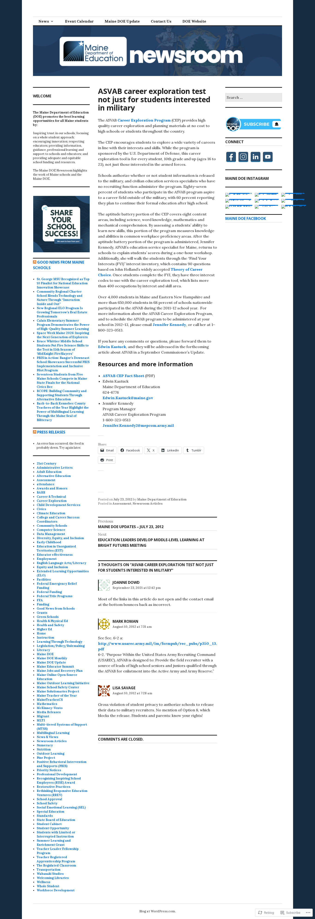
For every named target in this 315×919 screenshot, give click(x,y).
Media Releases (49, 712)
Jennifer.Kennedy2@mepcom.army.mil (138, 425)
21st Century (46, 463)
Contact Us (161, 21)
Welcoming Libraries (53, 878)
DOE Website (194, 21)
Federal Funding (49, 592)
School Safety (47, 803)
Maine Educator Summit (55, 667)
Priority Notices (49, 770)
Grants (42, 613)
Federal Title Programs (54, 596)
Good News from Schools (56, 609)
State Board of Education (56, 820)
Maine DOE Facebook (245, 218)
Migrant (43, 716)
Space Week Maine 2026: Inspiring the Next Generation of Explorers (63, 335)
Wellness (43, 882)
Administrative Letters (55, 468)
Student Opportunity (53, 828)
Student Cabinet (49, 824)
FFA (40, 600)
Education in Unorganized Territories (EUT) (56, 548)
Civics (41, 509)
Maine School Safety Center (58, 687)
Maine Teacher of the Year (57, 696)
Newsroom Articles (148, 504)
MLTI (41, 720)
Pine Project (46, 758)
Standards (45, 816)
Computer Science (51, 530)
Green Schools (48, 617)
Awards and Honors (52, 488)
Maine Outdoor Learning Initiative (63, 683)
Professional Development (57, 774)
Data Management (51, 534)
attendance (45, 484)
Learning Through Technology (59, 642)
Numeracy (45, 745)
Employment (46, 559)
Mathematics (47, 704)
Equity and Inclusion (52, 567)
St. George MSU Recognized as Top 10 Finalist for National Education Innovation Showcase (63, 283)
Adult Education (49, 472)
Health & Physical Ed (52, 621)
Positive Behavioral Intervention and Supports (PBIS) (61, 764)
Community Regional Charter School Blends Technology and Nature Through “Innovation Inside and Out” (60, 298)
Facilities (44, 580)
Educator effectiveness (55, 555)
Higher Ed (44, 629)
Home (41, 633)
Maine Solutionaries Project (58, 691)
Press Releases (51, 432)
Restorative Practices (53, 787)
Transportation (48, 870)
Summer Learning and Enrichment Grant (54, 843)
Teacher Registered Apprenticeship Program (56, 859)
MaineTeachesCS (50, 700)
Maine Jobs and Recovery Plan (60, 671)
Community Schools (52, 526)
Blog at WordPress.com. (157, 911)
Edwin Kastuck (112, 346)
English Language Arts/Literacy (61, 563)
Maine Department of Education (162, 499)
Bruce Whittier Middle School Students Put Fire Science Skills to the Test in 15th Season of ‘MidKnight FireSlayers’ (63, 347)
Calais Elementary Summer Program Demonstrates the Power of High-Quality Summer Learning (63, 325)
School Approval (49, 799)
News (44, 21)
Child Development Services (58, 505)
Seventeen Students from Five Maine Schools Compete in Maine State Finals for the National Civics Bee (62, 380)
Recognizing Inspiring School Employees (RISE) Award (59, 780)
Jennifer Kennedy (169, 324)
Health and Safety (50, 625)
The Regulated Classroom (56, 865)
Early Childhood (49, 542)
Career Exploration (52, 501)
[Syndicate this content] (34, 262)
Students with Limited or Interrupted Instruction (56, 834)
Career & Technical (51, 497)
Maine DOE (45, 654)
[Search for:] (253, 98)
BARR (41, 492)
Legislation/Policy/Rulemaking (61, 646)
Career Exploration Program (144, 120)
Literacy (43, 650)
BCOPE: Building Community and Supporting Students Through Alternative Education (62, 395)
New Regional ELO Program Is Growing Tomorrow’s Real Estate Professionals (62, 312)
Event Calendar (79, 21)
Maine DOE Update (122, 21)
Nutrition (44, 749)
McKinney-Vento (49, 708)
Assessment (122, 504)
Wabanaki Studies (50, 874)
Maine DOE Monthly (52, 658)
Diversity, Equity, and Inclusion (60, 538)
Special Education (50, 812)
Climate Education (51, 513)
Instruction (45, 638)
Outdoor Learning (50, 754)
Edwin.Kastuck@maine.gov (128, 398)
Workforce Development (55, 890)
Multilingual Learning (53, 733)
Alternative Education (54, 476)
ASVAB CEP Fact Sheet (123, 375)
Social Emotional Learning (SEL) (61, 807)
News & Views (47, 737)
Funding (43, 604)
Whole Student (48, 886)
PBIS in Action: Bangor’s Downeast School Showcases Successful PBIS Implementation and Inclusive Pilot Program (63, 364)
